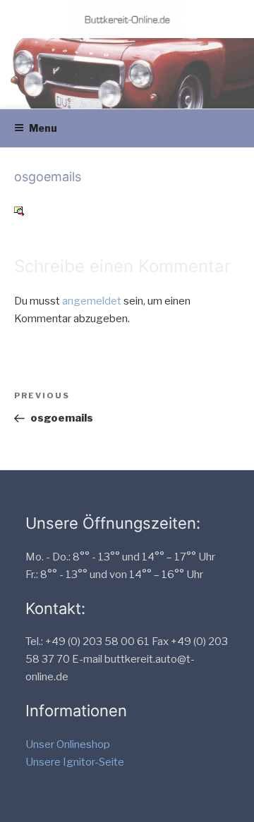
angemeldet (91, 301)
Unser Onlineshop (67, 744)
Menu (43, 128)
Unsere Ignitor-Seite (74, 762)
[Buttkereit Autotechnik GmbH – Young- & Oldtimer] (127, 19)
